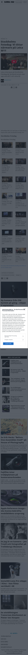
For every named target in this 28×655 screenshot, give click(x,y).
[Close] (25, 309)
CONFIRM (8, 343)
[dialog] (14, 327)
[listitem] (14, 336)
